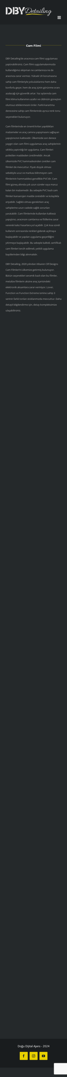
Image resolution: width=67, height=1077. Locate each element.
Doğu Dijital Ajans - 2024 (34, 1048)
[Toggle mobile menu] (59, 20)
